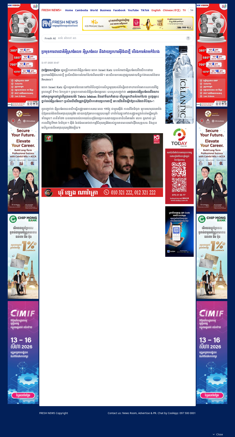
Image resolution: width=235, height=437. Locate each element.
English (156, 10)
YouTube (133, 10)
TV (184, 10)
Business (105, 10)
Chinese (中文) (171, 10)
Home (69, 10)
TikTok (145, 10)
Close (219, 434)
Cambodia (81, 10)
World (94, 10)
